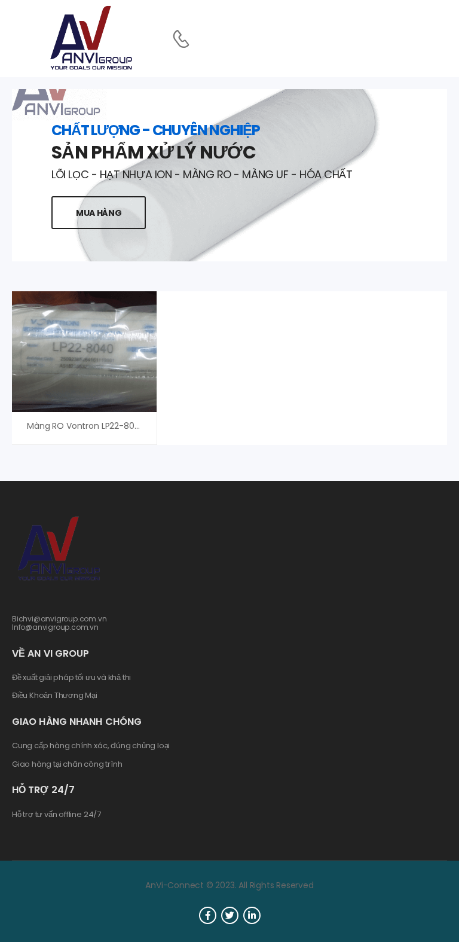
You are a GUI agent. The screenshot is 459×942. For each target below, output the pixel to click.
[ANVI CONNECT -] (90, 38)
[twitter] (229, 915)
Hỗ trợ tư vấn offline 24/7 (56, 814)
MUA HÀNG (98, 213)
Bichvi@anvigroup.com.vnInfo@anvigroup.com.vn (59, 623)
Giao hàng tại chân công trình (67, 764)
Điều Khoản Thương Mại (54, 695)
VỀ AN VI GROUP (50, 653)
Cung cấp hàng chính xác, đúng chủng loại (91, 746)
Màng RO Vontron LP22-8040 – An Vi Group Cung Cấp (136, 426)
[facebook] (207, 915)
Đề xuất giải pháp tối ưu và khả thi (71, 677)
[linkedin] (252, 915)
